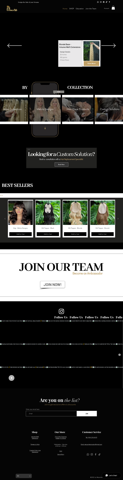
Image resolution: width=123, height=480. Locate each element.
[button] (71, 8)
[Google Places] (109, 2)
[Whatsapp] (98, 2)
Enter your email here (32, 409)
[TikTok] (107, 2)
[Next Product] (118, 219)
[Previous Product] (5, 219)
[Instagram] (101, 2)
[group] (61, 219)
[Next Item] (119, 355)
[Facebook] (104, 2)
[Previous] (14, 46)
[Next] (108, 46)
